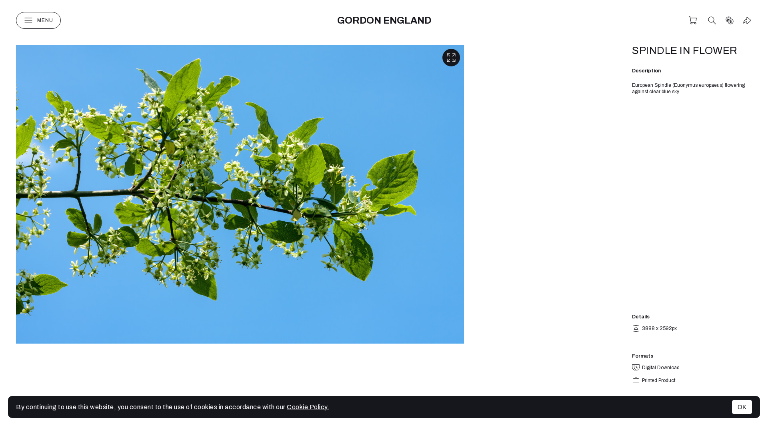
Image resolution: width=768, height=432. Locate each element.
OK (742, 407)
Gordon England (384, 20)
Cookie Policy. (308, 407)
